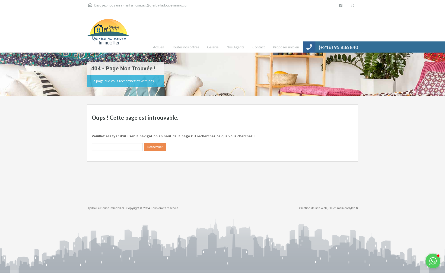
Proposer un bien (286, 47)
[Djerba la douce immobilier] (108, 35)
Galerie (213, 47)
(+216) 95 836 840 (338, 47)
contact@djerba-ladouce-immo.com (162, 5)
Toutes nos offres (185, 47)
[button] (433, 261)
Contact (258, 47)
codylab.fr (351, 208)
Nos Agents (235, 47)
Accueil (158, 47)
